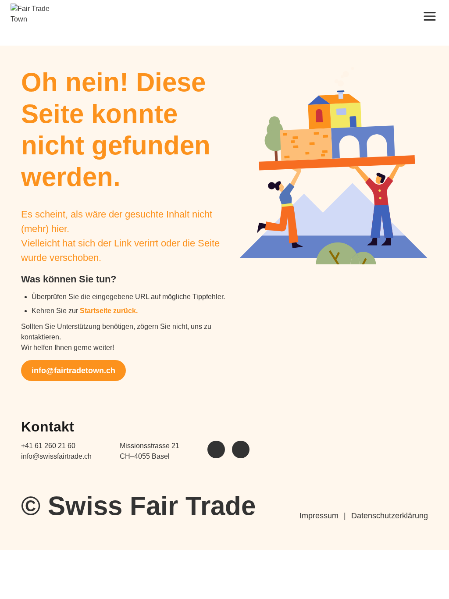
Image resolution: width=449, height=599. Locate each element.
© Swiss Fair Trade (138, 506)
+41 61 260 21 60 (48, 445)
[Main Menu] (429, 16)
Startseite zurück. (109, 310)
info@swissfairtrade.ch (56, 456)
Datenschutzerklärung (389, 515)
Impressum (319, 515)
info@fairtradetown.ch (73, 370)
